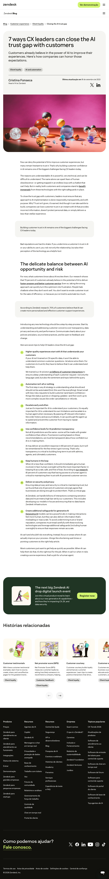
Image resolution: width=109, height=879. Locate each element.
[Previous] (49, 695)
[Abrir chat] (102, 872)
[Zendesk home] (9, 5)
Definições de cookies (59, 868)
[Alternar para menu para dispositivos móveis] (104, 5)
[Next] (60, 695)
